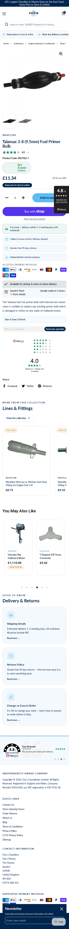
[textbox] (24, 329)
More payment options (34, 219)
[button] (7, 197)
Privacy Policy (10, 830)
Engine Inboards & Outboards (42, 43)
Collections (19, 43)
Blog (5, 822)
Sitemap (7, 839)
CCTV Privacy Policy (13, 835)
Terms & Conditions (13, 826)
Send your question (55, 329)
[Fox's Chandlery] (33, 13)
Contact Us (8, 804)
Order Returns (10, 813)
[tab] (17, 294)
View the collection (16, 418)
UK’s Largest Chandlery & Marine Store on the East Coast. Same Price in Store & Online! (34, 3)
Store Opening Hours (13, 809)
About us (7, 817)
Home (6, 43)
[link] (34, 750)
